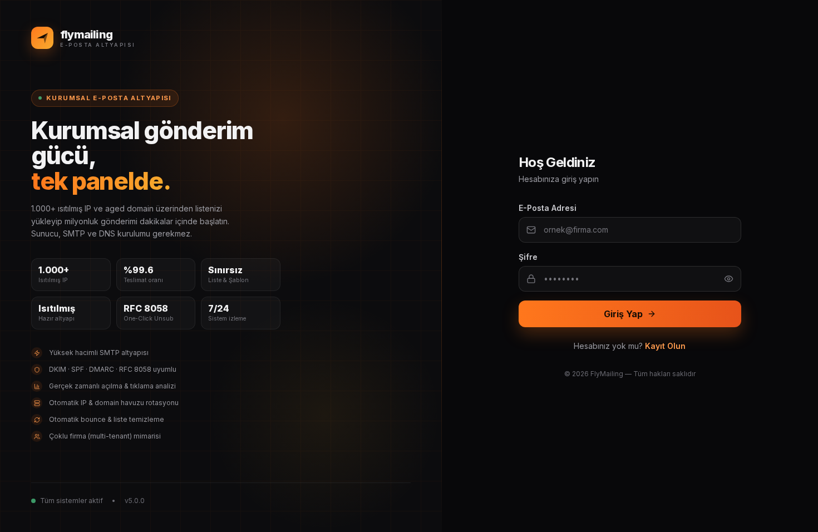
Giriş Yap (623, 313)
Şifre (528, 257)
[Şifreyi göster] (728, 279)
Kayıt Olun (665, 346)
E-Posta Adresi (547, 208)
